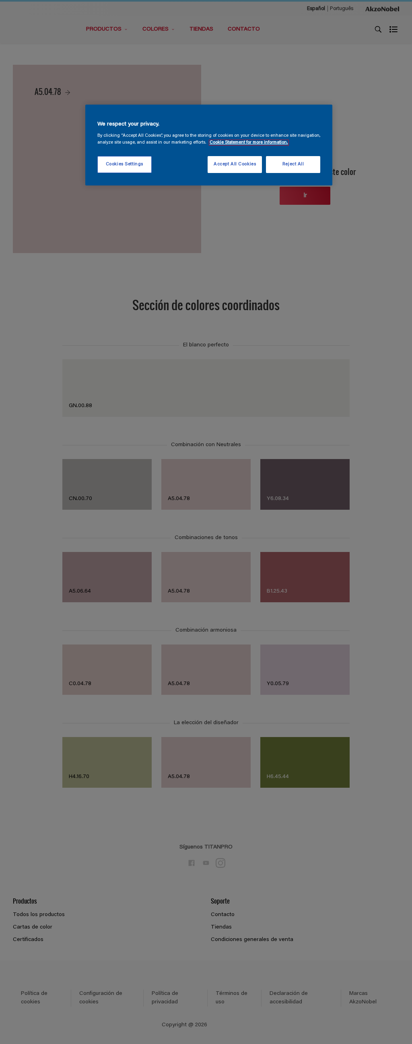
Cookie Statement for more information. (249, 142)
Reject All (293, 164)
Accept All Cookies (235, 164)
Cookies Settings (124, 164)
